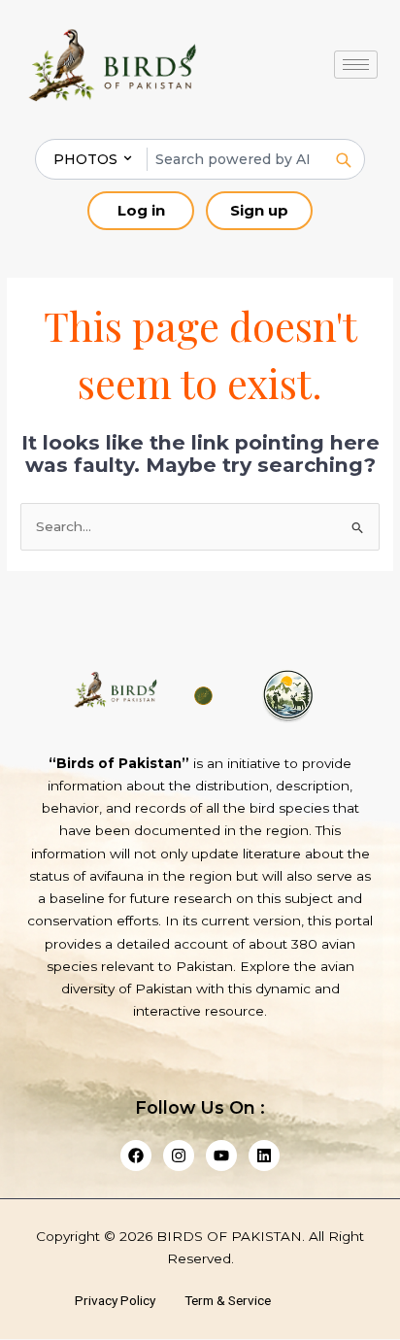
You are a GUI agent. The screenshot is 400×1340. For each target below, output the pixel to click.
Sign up (259, 210)
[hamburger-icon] (356, 64)
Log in (141, 210)
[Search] (342, 159)
